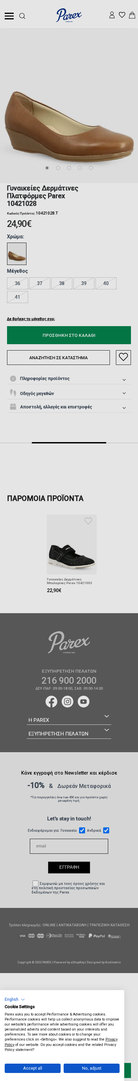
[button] (15, 999)
